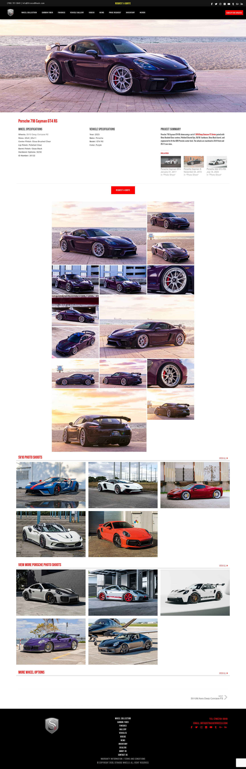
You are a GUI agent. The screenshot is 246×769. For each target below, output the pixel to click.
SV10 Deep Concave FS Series (205, 134)
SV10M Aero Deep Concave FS (207, 698)
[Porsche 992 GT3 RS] (217, 162)
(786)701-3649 (221, 719)
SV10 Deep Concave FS (37, 134)
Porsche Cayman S (192, 169)
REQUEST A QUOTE (123, 190)
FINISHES (61, 12)
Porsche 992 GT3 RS (216, 169)
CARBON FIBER (123, 722)
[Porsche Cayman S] (194, 162)
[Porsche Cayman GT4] (171, 162)
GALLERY (122, 729)
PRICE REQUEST (115, 12)
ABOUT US (123, 751)
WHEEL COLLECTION (29, 12)
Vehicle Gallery (77, 12)
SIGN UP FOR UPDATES (234, 13)
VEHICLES (123, 733)
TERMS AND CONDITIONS (134, 758)
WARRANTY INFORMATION (111, 758)
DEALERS (123, 747)
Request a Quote (123, 3)
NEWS (102, 12)
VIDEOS (92, 12)
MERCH (142, 12)
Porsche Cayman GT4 (171, 169)
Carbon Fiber (47, 12)
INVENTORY (130, 12)
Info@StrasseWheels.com (34, 3)
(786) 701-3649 (14, 3)
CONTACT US (123, 755)
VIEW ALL (222, 458)
